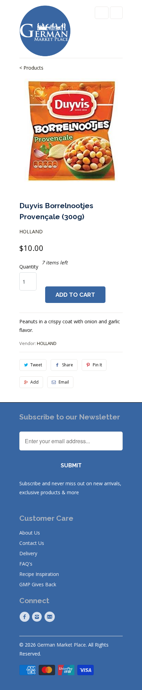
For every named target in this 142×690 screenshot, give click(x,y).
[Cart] (116, 13)
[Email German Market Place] (50, 617)
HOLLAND (31, 231)
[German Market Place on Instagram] (38, 617)
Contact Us (31, 543)
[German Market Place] (45, 31)
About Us (29, 532)
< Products (31, 67)
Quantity (28, 266)
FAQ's (25, 563)
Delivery (28, 553)
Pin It (97, 365)
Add (34, 382)
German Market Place (61, 644)
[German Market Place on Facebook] (25, 617)
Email (64, 382)
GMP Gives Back (37, 584)
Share (67, 365)
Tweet (36, 365)
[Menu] (102, 13)
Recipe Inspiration (39, 574)
